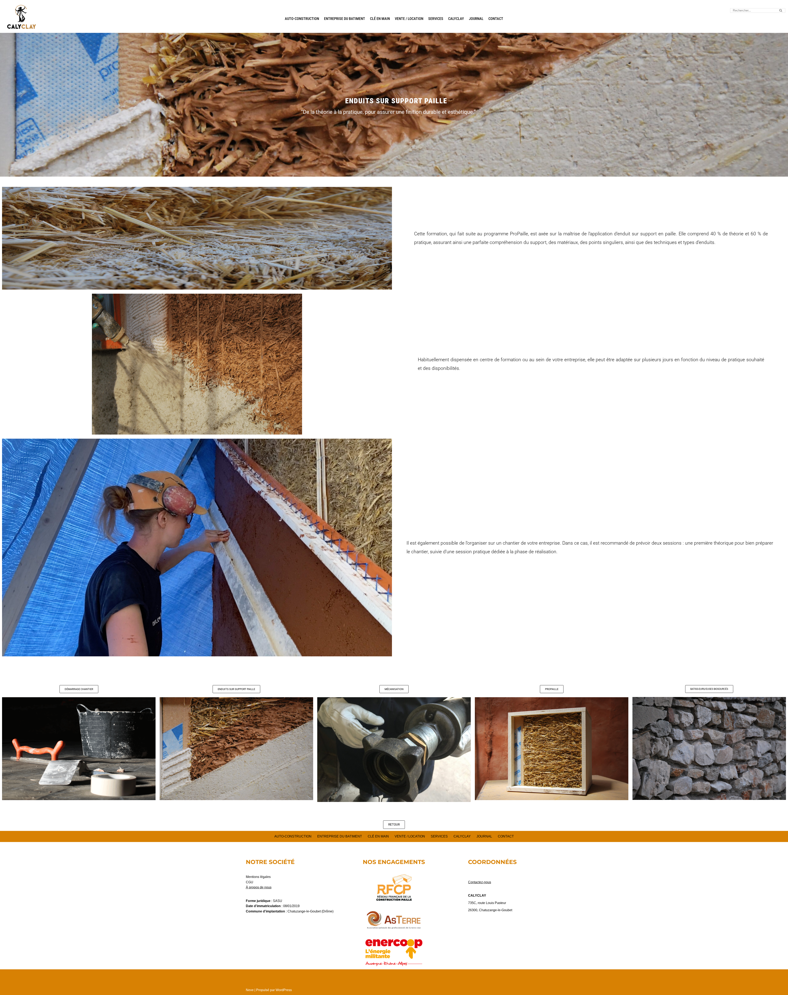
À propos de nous (258, 887)
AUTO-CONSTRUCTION (302, 19)
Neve (250, 990)
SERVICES (435, 19)
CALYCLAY (456, 19)
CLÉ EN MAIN (380, 19)
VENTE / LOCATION (409, 19)
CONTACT (495, 19)
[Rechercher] (780, 10)
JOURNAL (476, 19)
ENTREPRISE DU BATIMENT (344, 19)
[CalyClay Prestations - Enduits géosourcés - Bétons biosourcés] (21, 17)
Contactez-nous (479, 882)
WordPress (284, 990)
